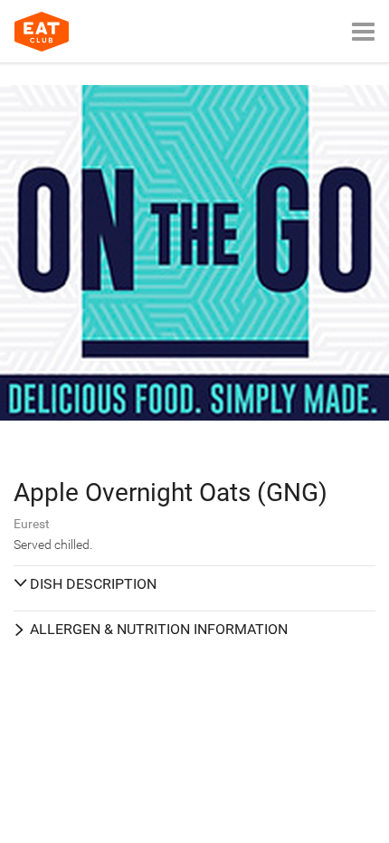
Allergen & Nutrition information (159, 629)
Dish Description (93, 583)
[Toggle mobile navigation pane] (363, 31)
